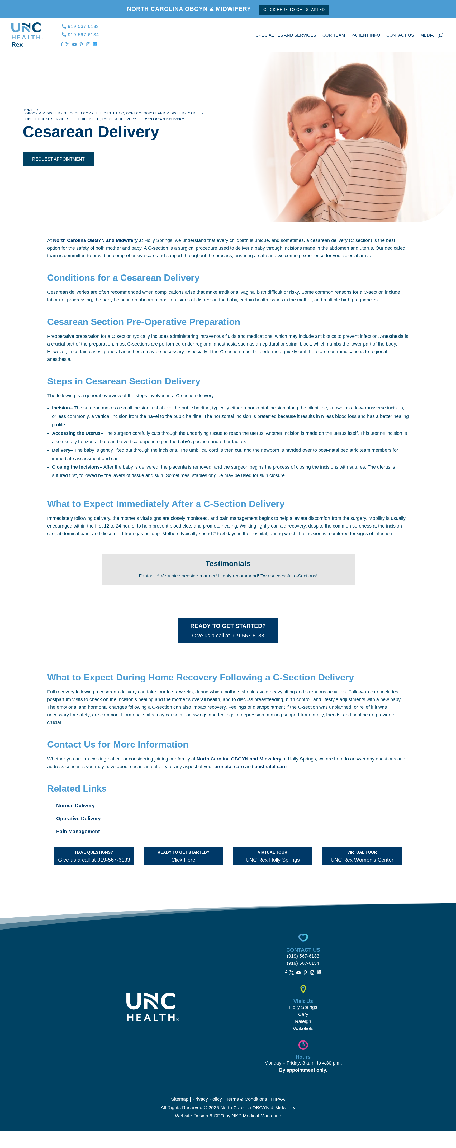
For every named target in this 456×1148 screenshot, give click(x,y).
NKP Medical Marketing (256, 1115)
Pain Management (78, 831)
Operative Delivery (78, 818)
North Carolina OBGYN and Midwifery (95, 240)
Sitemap (179, 1099)
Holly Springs (303, 1007)
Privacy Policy (207, 1099)
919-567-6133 (83, 26)
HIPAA (278, 1099)
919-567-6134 (83, 34)
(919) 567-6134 (303, 963)
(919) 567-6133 (303, 956)
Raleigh (303, 1021)
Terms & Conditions (246, 1099)
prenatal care (229, 766)
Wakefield (303, 1028)
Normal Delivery (75, 805)
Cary (303, 1014)
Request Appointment (58, 159)
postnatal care (270, 766)
